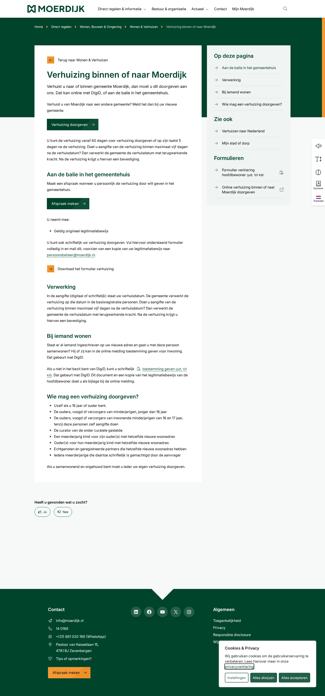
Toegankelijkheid (227, 620)
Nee (65, 512)
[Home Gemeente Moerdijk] (56, 9)
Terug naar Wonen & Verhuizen (83, 59)
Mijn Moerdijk (243, 8)
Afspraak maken (65, 203)
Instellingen (237, 677)
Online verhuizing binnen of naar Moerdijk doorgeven (248, 189)
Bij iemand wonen (236, 91)
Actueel (197, 8)
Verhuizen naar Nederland (243, 131)
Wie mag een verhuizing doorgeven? (252, 104)
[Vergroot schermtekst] (318, 159)
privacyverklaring (239, 666)
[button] (318, 145)
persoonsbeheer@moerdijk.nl (71, 254)
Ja (45, 512)
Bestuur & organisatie (169, 8)
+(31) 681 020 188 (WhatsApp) (81, 636)
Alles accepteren (294, 677)
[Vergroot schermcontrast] (318, 172)
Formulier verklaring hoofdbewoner (243, 172)
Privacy (219, 627)
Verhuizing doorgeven (70, 124)
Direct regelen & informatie (119, 8)
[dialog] (267, 664)
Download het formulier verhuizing (86, 268)
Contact (220, 8)
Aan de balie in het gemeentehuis (249, 67)
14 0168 (62, 628)
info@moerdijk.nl (70, 620)
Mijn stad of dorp (236, 143)
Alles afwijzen (263, 677)
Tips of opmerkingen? (74, 658)
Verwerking (231, 79)
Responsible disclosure (232, 634)
